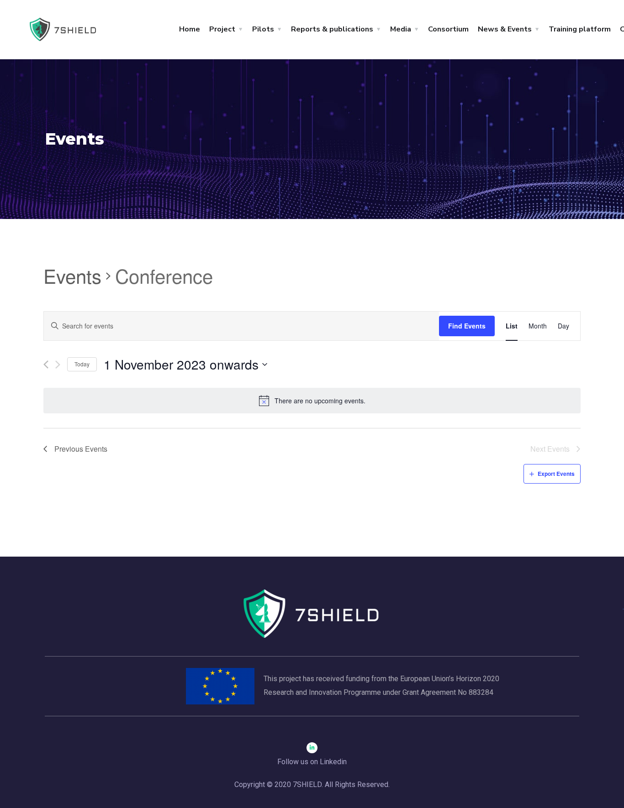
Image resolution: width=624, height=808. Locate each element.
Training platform (580, 29)
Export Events (556, 473)
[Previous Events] (45, 364)
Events (72, 276)
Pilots (263, 29)
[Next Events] (57, 364)
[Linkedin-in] (312, 747)
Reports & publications (332, 29)
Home (189, 29)
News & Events (505, 29)
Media (400, 29)
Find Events (467, 325)
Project (222, 29)
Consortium (448, 29)
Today (82, 364)
